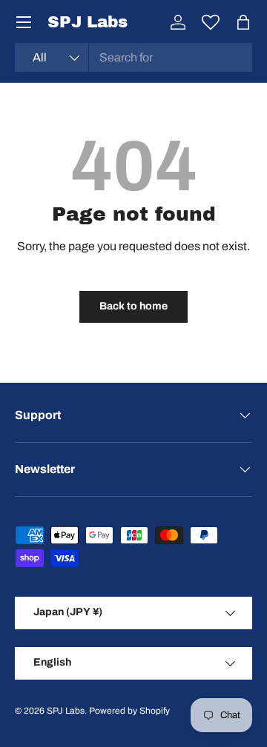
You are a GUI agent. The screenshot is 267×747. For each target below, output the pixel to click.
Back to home (133, 306)
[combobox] (133, 57)
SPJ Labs (66, 711)
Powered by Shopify (129, 711)
